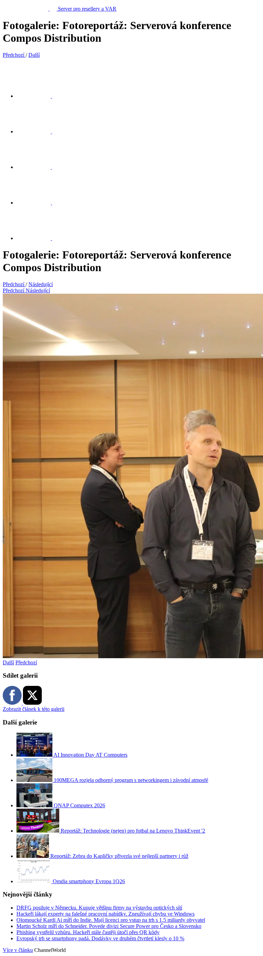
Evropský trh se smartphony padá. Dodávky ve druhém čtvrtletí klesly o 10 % (100, 938)
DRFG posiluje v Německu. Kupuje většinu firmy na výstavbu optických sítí (99, 908)
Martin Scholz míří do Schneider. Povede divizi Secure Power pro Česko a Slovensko (108, 926)
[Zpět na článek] (37, 238)
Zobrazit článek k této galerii (33, 709)
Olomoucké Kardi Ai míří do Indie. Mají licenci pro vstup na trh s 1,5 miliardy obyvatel (110, 920)
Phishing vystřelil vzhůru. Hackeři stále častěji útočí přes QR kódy (88, 932)
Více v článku (18, 950)
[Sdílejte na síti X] (37, 96)
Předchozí (26, 662)
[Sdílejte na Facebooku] (37, 131)
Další (8, 662)
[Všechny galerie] (37, 202)
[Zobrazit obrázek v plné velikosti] (37, 167)
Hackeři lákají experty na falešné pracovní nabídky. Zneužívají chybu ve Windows (105, 914)
